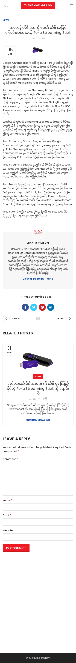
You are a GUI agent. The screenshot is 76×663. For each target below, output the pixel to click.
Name (7, 500)
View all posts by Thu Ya (38, 279)
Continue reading (38, 420)
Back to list (38, 318)
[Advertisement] (38, 591)
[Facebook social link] (25, 307)
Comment (10, 459)
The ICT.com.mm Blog (38, 5)
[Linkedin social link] (50, 307)
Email (7, 515)
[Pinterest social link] (42, 307)
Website (8, 530)
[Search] (6, 5)
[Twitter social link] (33, 307)
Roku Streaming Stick (37, 296)
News (6, 20)
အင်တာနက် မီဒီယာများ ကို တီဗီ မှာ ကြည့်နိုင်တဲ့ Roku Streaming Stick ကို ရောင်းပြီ (38, 388)
